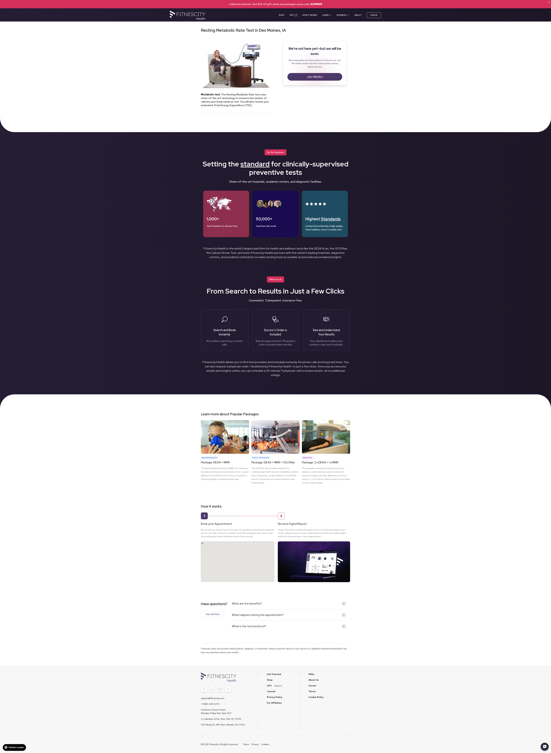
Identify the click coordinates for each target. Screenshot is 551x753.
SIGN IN (374, 15)
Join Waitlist (315, 77)
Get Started (274, 674)
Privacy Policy (274, 697)
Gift (274, 685)
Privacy (255, 744)
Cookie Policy (316, 697)
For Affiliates (274, 702)
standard (255, 164)
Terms (312, 691)
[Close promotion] (549, 2)
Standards (331, 219)
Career (312, 685)
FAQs (311, 674)
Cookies (265, 744)
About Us (314, 679)
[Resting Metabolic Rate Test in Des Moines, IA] (237, 559)
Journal (271, 691)
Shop (270, 679)
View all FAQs (213, 614)
